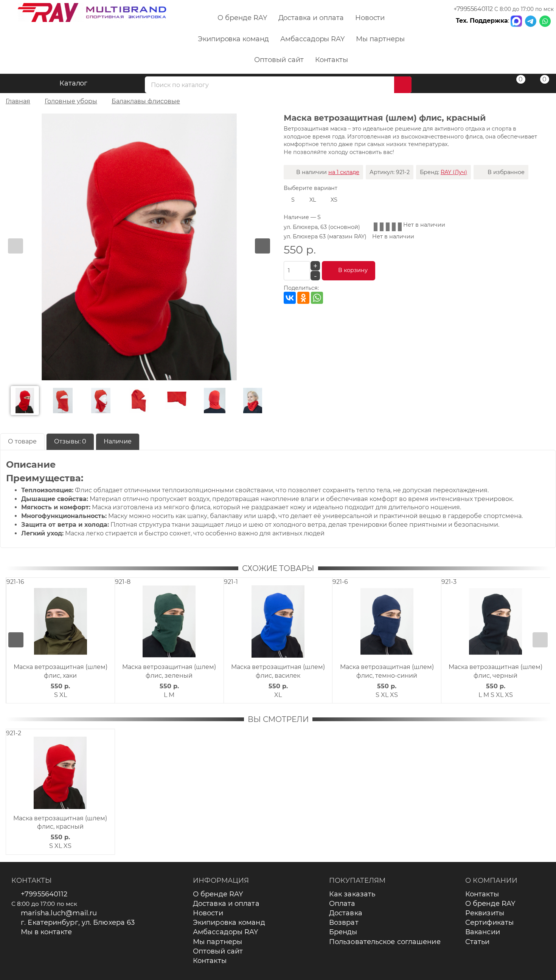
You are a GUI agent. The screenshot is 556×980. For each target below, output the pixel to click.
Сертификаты (489, 922)
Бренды (343, 932)
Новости (370, 18)
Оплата (342, 903)
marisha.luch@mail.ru (59, 913)
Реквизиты (484, 913)
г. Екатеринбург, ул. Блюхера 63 (78, 922)
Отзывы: (70, 441)
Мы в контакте (46, 932)
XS (334, 199)
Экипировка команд (233, 39)
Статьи (477, 942)
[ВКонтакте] (290, 298)
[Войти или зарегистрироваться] (491, 84)
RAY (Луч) (454, 172)
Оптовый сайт (278, 60)
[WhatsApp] (317, 298)
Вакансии (482, 932)
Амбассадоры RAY (312, 39)
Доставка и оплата (311, 18)
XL (312, 199)
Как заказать (352, 894)
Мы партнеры (380, 39)
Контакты (331, 60)
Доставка (345, 913)
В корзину (353, 270)
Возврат (344, 922)
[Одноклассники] (303, 298)
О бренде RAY (242, 18)
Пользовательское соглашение (385, 942)
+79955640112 (473, 8)
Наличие (118, 441)
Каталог (73, 83)
